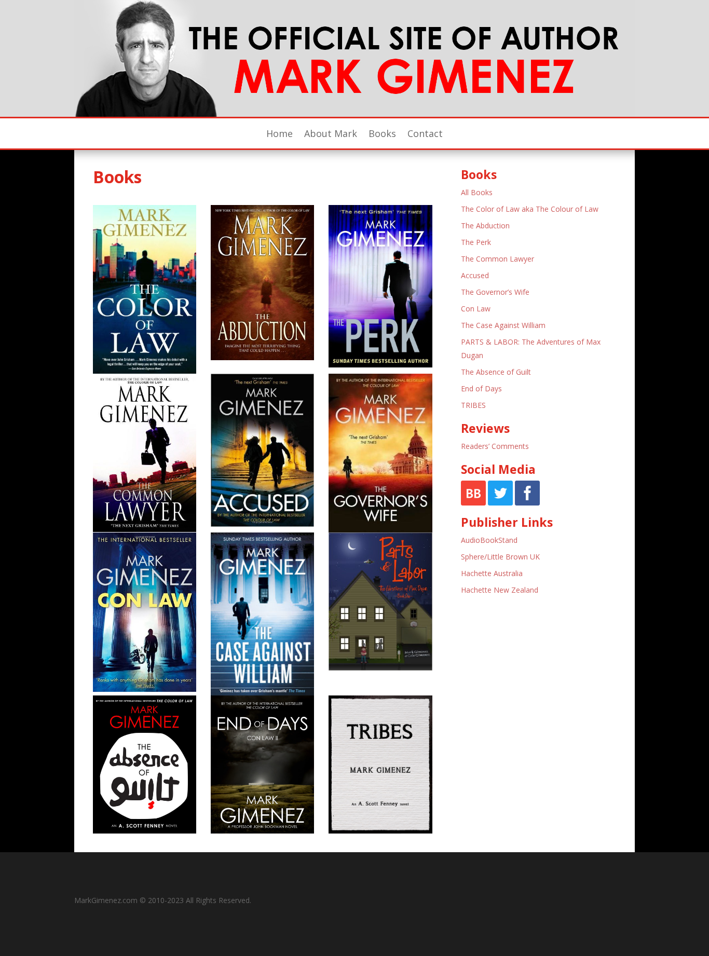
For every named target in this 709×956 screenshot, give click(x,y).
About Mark (330, 135)
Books (382, 135)
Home (279, 135)
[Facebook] (527, 503)
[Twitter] (500, 503)
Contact (425, 135)
